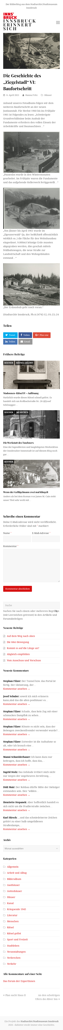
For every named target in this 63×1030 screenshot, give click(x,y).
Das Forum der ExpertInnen (19, 981)
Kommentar (10, 546)
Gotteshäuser (14, 891)
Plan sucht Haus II (15, 995)
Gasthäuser (13, 885)
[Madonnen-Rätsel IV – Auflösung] (31, 375)
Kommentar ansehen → (16, 688)
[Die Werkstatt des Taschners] (31, 424)
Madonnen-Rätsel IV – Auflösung (21, 393)
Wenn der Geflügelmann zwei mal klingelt (25, 492)
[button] (10, 335)
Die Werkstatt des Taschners (18, 442)
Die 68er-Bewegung (18, 642)
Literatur (12, 915)
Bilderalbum (14, 879)
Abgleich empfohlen (18, 654)
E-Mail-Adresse (41, 533)
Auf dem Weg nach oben (21, 636)
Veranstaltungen (16, 951)
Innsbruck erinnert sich (19, 25)
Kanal (10, 903)
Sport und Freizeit (17, 939)
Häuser (48, 95)
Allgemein (12, 866)
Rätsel (10, 927)
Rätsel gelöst (24, 363)
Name (7, 533)
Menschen (22, 412)
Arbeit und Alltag (17, 872)
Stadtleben (13, 945)
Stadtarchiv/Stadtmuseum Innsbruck (40, 1021)
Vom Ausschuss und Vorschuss (24, 660)
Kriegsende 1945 (16, 909)
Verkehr (11, 963)
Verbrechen (13, 957)
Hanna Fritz (31, 95)
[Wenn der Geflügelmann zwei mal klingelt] (31, 474)
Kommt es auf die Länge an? (23, 648)
